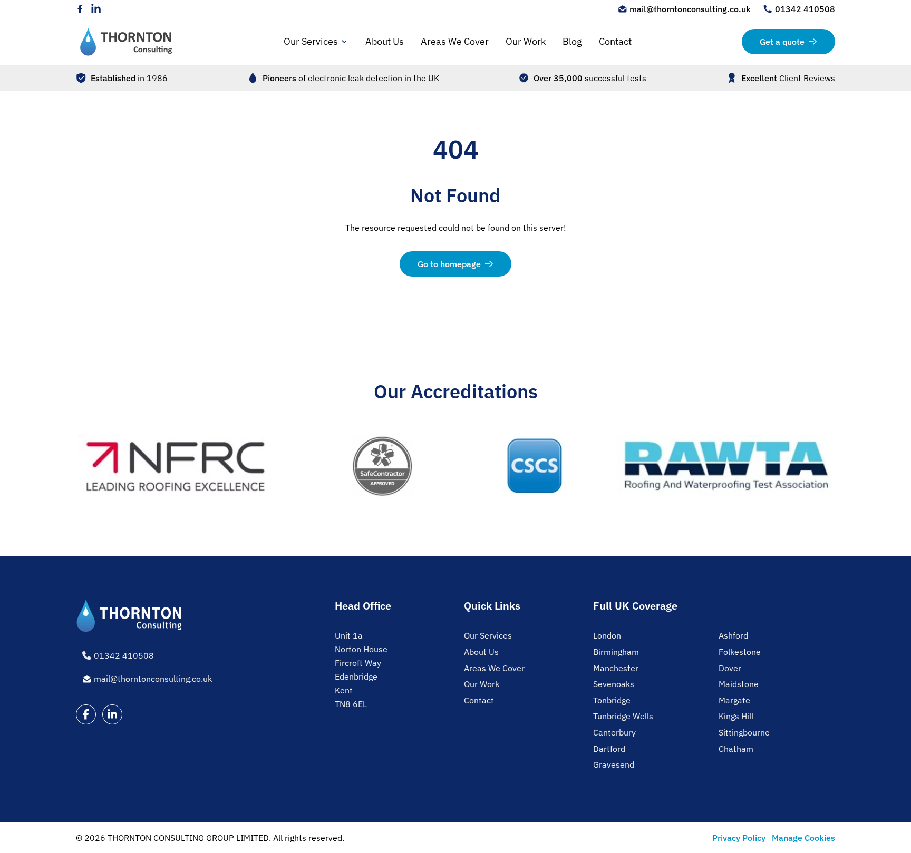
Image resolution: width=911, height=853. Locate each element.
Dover (730, 668)
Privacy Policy (738, 837)
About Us (384, 41)
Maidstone (739, 684)
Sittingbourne (744, 732)
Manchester (615, 668)
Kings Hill (736, 716)
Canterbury (614, 732)
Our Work (526, 41)
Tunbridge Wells (623, 716)
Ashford (733, 635)
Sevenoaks (613, 684)
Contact (615, 41)
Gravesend (613, 764)
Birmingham (616, 651)
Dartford (609, 748)
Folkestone (740, 651)
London (607, 635)
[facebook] (80, 9)
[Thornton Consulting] (126, 41)
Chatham (736, 748)
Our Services (311, 41)
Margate (734, 700)
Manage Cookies (803, 837)
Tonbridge (612, 700)
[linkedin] (96, 9)
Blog (572, 41)
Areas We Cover (455, 41)
